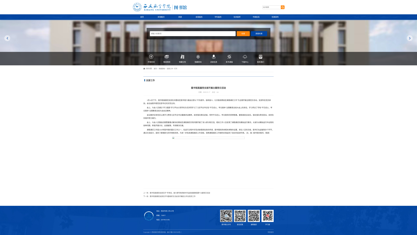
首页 (142, 17)
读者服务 (199, 17)
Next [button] (409, 38)
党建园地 (275, 17)
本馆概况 (161, 17)
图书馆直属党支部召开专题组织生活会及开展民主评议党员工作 (172, 196)
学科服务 (218, 17)
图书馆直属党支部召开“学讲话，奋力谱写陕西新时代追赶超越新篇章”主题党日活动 (180, 193)
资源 (180, 17)
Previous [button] (7, 38)
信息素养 (237, 17)
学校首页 (271, 232)
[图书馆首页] (159, 7)
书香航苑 (256, 17)
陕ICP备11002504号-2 (174, 232)
